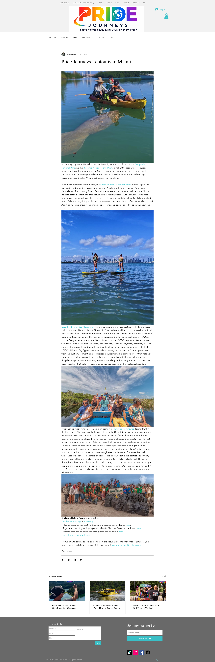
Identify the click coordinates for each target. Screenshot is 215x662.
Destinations (87, 37)
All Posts (52, 37)
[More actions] (152, 54)
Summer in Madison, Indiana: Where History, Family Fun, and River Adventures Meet (107, 607)
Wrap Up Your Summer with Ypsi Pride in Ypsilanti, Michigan (146, 607)
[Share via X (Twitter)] (69, 559)
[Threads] (147, 652)
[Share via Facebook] (62, 559)
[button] (166, 16)
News (75, 37)
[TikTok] (129, 652)
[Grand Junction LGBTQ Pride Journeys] (67, 591)
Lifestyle (64, 37)
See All (163, 576)
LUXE (111, 37)
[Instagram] (135, 652)
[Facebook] (141, 652)
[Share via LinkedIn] (75, 559)
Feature (101, 37)
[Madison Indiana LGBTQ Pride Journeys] (108, 591)
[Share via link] (81, 559)
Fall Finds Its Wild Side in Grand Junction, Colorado (64, 606)
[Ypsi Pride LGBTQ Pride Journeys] (148, 591)
